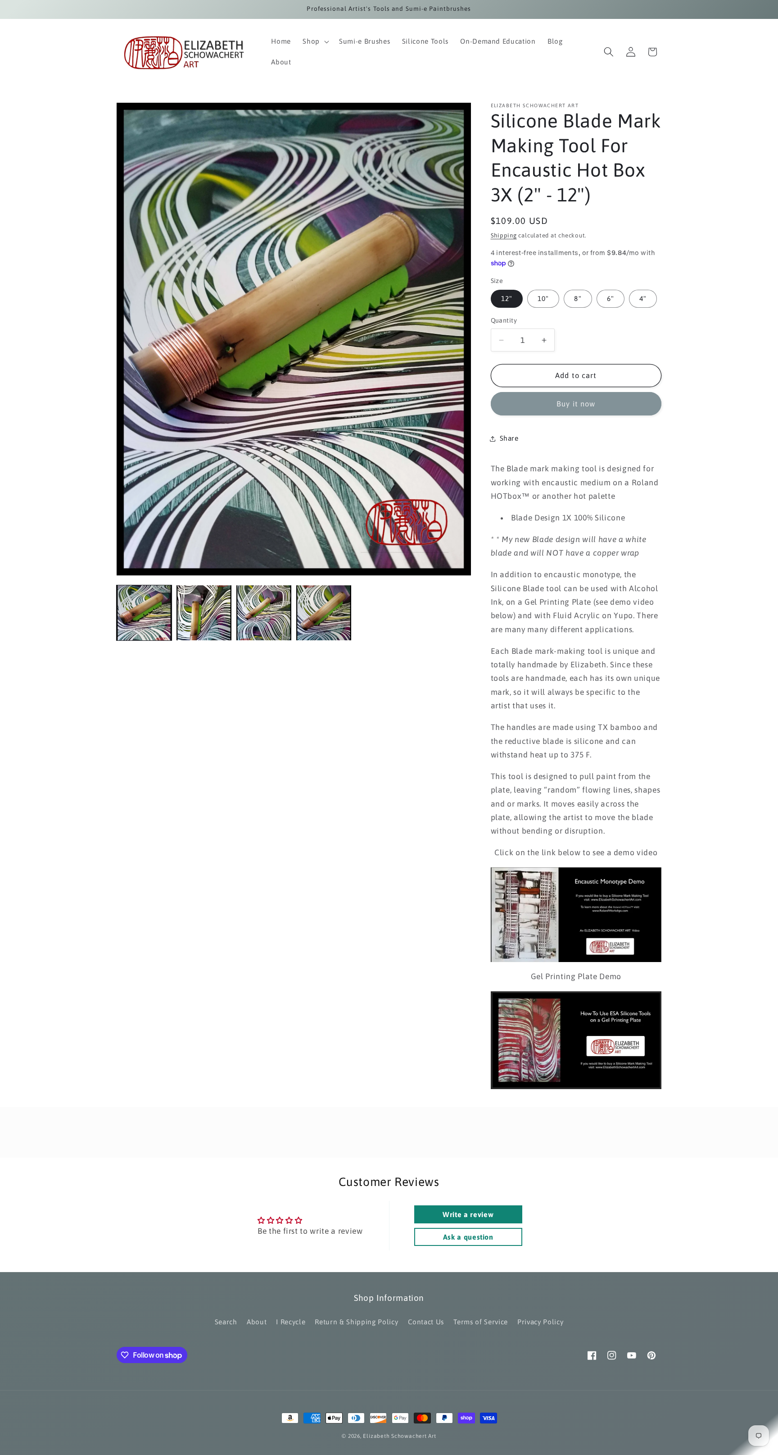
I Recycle (290, 1322)
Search (226, 1322)
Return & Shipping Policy (356, 1322)
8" (577, 298)
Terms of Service (480, 1322)
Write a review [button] (468, 1214)
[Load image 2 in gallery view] (203, 612)
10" (543, 298)
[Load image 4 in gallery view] (323, 612)
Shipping (504, 235)
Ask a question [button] (468, 1237)
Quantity (504, 320)
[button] (315, 41)
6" (610, 298)
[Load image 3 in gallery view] (263, 612)
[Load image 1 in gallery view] (144, 612)
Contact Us (426, 1322)
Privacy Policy (540, 1322)
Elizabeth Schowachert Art (399, 1436)
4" (643, 298)
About (257, 1322)
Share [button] (509, 438)
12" (506, 298)
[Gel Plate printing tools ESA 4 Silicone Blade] (576, 1040)
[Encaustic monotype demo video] (576, 914)
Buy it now (575, 404)
